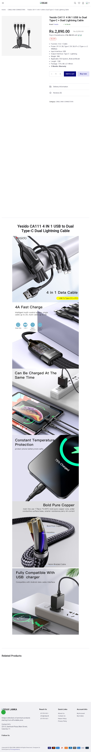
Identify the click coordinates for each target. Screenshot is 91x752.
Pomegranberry (15, 749)
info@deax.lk (44, 716)
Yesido (56, 24)
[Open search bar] (75, 3)
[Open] (3, 3)
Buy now (83, 74)
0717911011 (44, 713)
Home (4, 9)
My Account (81, 713)
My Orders (80, 716)
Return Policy (62, 718)
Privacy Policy (62, 721)
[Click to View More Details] (45, 269)
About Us (61, 713)
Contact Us (61, 716)
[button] (69, 86)
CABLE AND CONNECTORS (16, 9)
